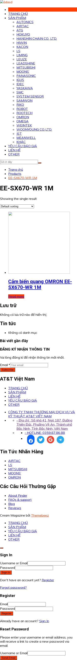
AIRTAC (22, 26)
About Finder (17, 495)
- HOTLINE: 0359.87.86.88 (45, 433)
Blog (11, 504)
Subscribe (8, 369)
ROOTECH (24, 113)
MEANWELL (26, 138)
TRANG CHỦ (18, 14)
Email (5, 365)
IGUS (20, 80)
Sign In (44, 621)
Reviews (14, 508)
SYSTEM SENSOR (30, 96)
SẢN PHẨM (17, 18)
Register (48, 580)
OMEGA (22, 121)
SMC (20, 92)
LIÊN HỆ (14, 150)
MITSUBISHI (25, 67)
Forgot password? (13, 587)
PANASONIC (26, 76)
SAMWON (24, 100)
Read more (16, 296)
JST (19, 133)
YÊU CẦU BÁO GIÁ (22, 146)
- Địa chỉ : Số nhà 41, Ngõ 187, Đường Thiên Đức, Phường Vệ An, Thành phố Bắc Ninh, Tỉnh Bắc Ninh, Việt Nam (44, 424)
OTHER (14, 154)
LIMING (22, 55)
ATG (19, 30)
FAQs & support (20, 500)
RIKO (20, 105)
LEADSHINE (25, 63)
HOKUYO (23, 34)
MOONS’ (22, 71)
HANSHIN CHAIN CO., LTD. (36, 38)
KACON (22, 47)
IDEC (20, 84)
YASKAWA (24, 88)
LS (18, 51)
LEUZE (21, 59)
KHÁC (21, 142)
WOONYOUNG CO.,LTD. (34, 129)
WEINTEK (24, 125)
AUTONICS (24, 22)
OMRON (22, 117)
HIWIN (21, 43)
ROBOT (22, 109)
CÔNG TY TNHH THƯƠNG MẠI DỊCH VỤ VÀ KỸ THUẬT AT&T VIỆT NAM (41, 414)
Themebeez (40, 515)
